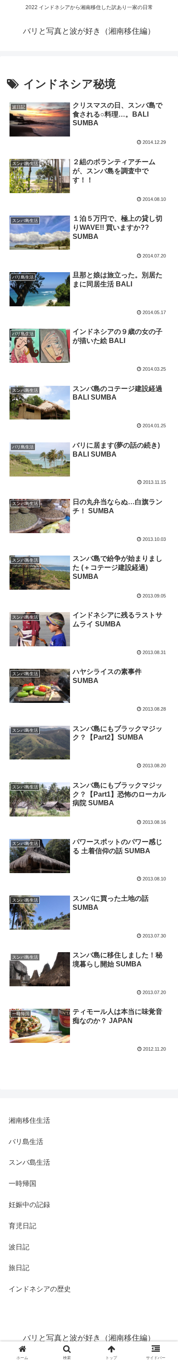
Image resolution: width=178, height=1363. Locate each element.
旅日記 (19, 1267)
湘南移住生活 (29, 1120)
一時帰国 (22, 1183)
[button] (160, 1144)
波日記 (19, 1247)
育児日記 (22, 1226)
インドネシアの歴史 (40, 1289)
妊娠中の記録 (29, 1204)
